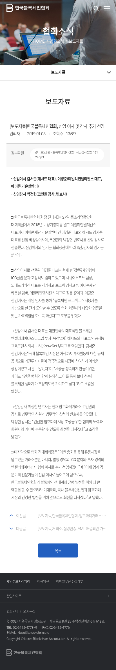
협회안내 (12, 611)
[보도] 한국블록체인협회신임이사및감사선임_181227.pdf (66, 154)
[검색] (96, 8)
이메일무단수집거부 (69, 581)
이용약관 (43, 581)
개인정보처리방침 (18, 581)
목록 (58, 551)
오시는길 (29, 611)
